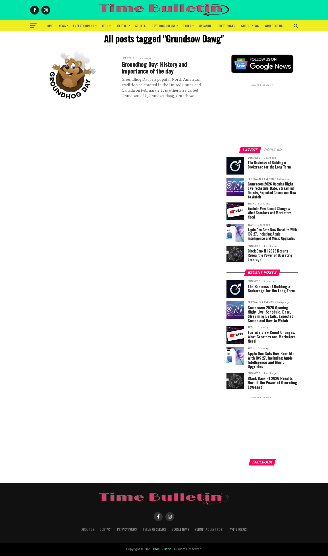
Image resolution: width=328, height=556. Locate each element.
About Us (87, 529)
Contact (106, 529)
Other (187, 25)
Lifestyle (122, 25)
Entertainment (83, 25)
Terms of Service (154, 529)
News (62, 25)
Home (49, 25)
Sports (140, 25)
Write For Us (273, 25)
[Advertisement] (262, 115)
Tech (105, 25)
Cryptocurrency (163, 25)
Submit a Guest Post (209, 529)
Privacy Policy (127, 529)
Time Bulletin (161, 549)
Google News (250, 25)
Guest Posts (226, 25)
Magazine (205, 25)
